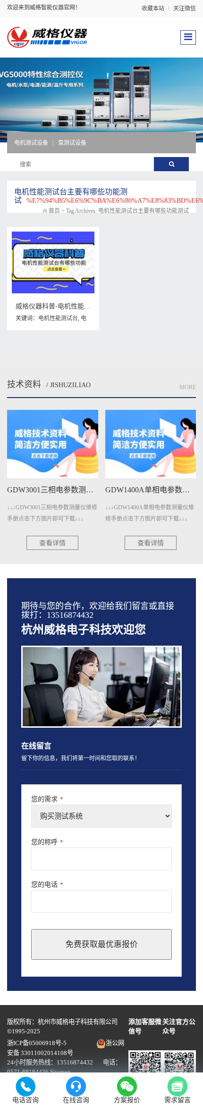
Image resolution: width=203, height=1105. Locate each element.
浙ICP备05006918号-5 (37, 1043)
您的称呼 (47, 842)
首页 (54, 211)
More (187, 387)
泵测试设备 (72, 143)
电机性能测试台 (58, 318)
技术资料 (24, 384)
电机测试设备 (31, 143)
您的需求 (47, 799)
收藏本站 (153, 8)
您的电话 (47, 884)
